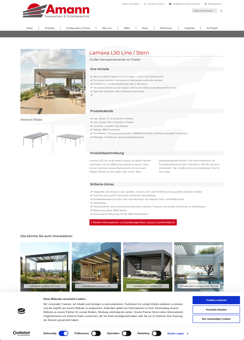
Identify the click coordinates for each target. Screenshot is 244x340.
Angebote (190, 28)
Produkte (49, 28)
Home (29, 28)
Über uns (107, 28)
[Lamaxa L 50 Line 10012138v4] (35, 140)
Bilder (127, 28)
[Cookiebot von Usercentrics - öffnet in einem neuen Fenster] (21, 333)
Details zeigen (175, 333)
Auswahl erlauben (216, 309)
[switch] (96, 333)
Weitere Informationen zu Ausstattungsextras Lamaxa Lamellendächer (134, 222)
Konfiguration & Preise (78, 28)
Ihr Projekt (212, 28)
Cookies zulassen (216, 300)
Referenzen (166, 28)
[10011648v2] (70, 140)
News (145, 28)
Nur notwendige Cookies (216, 318)
